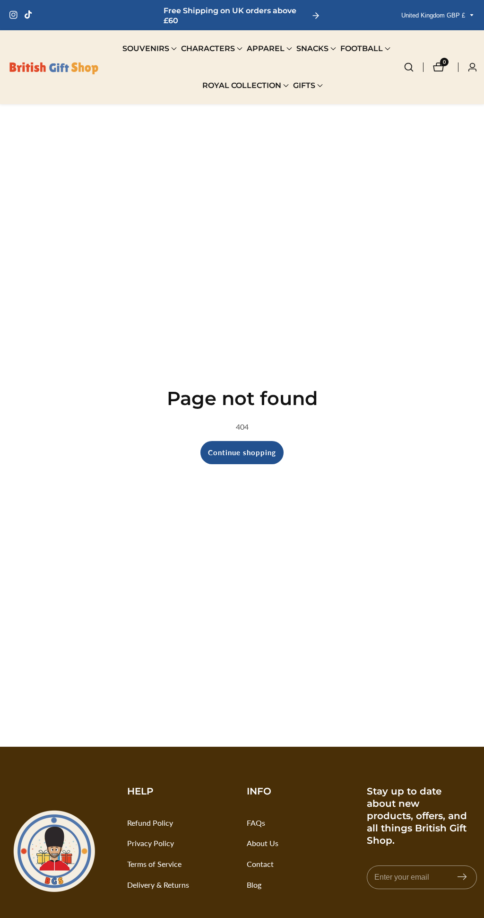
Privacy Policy (150, 843)
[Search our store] (413, 67)
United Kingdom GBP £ (434, 15)
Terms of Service (154, 863)
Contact (260, 863)
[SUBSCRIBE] (462, 877)
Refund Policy (150, 822)
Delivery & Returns (158, 884)
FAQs (256, 822)
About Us (262, 843)
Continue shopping (242, 452)
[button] (145, 48)
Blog (254, 884)
